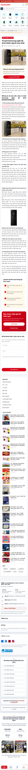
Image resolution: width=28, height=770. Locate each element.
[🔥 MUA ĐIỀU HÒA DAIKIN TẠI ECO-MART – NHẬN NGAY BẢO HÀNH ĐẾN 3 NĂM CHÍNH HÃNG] (6, 532)
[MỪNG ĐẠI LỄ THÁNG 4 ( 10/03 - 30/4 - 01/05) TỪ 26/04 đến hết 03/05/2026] (6, 472)
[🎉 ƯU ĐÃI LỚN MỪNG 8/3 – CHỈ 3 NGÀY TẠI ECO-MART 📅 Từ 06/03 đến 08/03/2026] (6, 539)
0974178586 (14, 324)
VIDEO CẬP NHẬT (6, 382)
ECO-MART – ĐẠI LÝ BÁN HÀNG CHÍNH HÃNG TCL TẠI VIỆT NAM (17, 508)
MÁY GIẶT (4, 393)
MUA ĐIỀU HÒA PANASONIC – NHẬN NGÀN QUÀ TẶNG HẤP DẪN (17, 546)
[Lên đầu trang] (26, 757)
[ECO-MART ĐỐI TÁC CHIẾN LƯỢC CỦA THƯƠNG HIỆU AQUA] (6, 526)
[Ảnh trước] (3, 746)
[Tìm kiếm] (5, 8)
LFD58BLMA (13, 568)
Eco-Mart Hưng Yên (9, 686)
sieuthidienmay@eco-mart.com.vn (16, 603)
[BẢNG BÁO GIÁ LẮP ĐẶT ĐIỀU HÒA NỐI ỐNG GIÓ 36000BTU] (6, 430)
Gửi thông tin (14, 369)
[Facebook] (2, 641)
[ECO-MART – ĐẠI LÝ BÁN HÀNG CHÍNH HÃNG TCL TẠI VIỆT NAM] (6, 508)
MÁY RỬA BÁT (5, 407)
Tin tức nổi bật (6, 412)
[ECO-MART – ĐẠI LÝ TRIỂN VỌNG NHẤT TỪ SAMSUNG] (6, 517)
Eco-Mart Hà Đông (9, 678)
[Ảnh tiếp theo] (25, 746)
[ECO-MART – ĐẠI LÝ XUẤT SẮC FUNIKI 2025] (6, 500)
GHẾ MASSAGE (5, 402)
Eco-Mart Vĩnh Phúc (9, 674)
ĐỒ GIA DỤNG (5, 396)
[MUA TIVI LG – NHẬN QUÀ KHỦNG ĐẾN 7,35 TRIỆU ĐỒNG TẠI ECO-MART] (6, 453)
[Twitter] (6, 641)
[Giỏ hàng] (26, 5)
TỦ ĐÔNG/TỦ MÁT (6, 404)
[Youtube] (9, 641)
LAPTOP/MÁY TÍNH (7, 399)
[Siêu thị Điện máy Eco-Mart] (5, 5)
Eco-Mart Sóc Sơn (9, 669)
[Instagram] (13, 641)
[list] (14, 746)
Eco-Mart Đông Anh (9, 665)
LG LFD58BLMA (7, 571)
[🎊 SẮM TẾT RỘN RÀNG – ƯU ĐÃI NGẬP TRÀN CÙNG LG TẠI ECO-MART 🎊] (6, 554)
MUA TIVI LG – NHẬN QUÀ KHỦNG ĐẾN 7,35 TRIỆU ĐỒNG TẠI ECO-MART (17, 454)
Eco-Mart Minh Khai (9, 694)
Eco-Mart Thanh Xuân (10, 682)
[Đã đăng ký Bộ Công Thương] (7, 651)
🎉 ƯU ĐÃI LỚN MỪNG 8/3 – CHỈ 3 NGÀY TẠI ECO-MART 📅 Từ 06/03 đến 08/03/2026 (17, 538)
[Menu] (2, 8)
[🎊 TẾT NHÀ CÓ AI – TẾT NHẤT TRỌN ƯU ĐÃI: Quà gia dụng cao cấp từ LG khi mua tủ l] (6, 560)
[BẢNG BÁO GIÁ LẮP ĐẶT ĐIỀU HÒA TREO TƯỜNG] (6, 458)
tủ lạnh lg (21, 571)
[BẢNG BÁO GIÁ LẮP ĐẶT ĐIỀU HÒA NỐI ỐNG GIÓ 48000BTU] (6, 438)
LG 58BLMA (21, 568)
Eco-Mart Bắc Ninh (9, 690)
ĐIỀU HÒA (4, 390)
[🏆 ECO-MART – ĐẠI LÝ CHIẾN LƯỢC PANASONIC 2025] (6, 489)
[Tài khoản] (23, 5)
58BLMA (5, 568)
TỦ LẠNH (4, 387)
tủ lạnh (14, 571)
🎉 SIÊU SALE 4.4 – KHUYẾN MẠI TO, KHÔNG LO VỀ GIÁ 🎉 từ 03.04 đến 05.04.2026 (17, 479)
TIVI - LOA (4, 384)
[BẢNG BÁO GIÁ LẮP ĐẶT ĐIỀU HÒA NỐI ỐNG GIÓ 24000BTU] (6, 447)
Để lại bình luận (14, 328)
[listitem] (8, 747)
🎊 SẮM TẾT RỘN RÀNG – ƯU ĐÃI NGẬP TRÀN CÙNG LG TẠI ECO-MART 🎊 (17, 554)
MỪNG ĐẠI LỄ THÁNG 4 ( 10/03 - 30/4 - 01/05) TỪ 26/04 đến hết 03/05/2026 (17, 471)
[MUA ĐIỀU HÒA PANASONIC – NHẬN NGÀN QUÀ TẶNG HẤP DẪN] (6, 547)
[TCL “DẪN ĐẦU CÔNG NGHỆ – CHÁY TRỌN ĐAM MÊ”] (6, 464)
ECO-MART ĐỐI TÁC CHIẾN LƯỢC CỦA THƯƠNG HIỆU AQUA (16, 525)
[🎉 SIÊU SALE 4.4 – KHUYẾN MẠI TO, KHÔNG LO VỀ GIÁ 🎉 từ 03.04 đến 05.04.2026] (6, 480)
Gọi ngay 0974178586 (14, 77)
